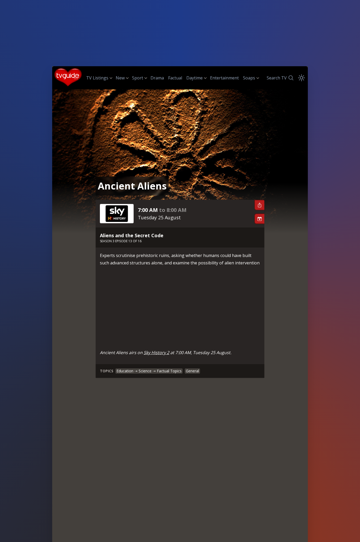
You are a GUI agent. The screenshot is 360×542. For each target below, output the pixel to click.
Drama (157, 78)
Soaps (249, 78)
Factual (175, 78)
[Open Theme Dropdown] (301, 78)
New (120, 78)
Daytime (194, 78)
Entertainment (224, 78)
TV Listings (97, 78)
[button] (259, 205)
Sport (137, 78)
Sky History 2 (156, 352)
